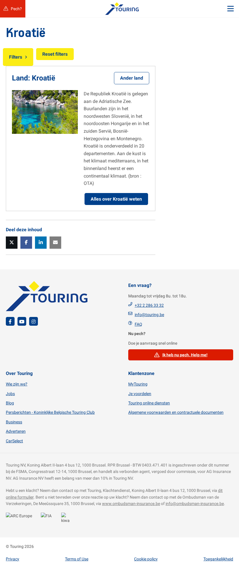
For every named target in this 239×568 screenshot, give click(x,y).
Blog (10, 403)
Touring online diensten (149, 403)
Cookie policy (146, 559)
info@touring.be (149, 314)
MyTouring (137, 384)
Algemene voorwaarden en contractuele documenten (176, 412)
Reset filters (55, 54)
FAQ (138, 324)
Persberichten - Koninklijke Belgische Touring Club (50, 412)
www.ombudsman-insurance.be (131, 503)
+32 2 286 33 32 (149, 305)
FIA (48, 519)
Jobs (10, 393)
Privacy (12, 559)
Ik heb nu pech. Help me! (185, 355)
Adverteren (16, 431)
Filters (15, 57)
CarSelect (14, 441)
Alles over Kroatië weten (116, 199)
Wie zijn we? (16, 384)
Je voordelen (139, 393)
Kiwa (67, 519)
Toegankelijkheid (218, 559)
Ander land (131, 78)
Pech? (16, 8)
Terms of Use (76, 559)
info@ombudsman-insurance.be (195, 503)
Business (14, 422)
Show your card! (20, 519)
